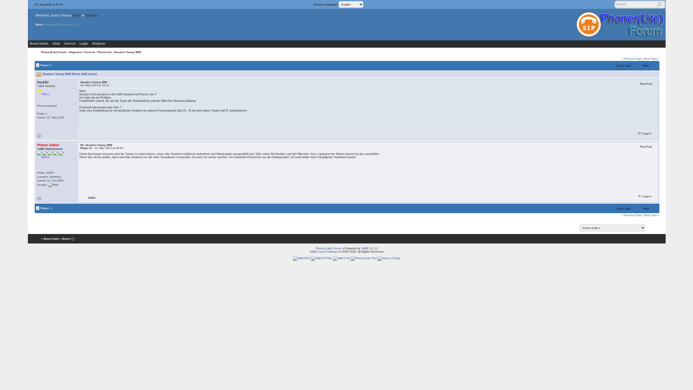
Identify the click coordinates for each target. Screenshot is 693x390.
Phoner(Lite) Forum (53, 52)
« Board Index (50, 238)
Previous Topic (633, 58)
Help (56, 44)
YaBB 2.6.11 (369, 248)
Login (76, 15)
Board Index (39, 44)
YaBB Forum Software (323, 251)
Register (91, 15)
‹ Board (65, 238)
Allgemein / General (82, 52)
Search (69, 44)
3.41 (75, 24)
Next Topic (650, 58)
